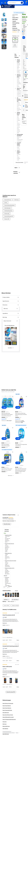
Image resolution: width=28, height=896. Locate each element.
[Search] (22, 3)
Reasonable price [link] (8, 553)
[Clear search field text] (20, 2)
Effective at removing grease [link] (10, 560)
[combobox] (15, 2)
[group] (17, 32)
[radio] (15, 40)
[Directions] (18, 305)
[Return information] (23, 35)
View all (16, 590)
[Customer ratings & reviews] (18, 514)
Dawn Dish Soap (6, 712)
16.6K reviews (10, 518)
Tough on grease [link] (8, 535)
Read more (5, 623)
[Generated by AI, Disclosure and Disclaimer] (7, 587)
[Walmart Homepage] (5, 3)
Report (18, 640)
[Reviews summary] (20, 31)
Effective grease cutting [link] (9, 568)
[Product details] (18, 297)
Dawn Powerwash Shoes (7, 710)
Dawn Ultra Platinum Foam (8, 714)
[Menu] (2, 3)
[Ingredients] (18, 313)
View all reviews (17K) (10, 692)
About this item (6, 293)
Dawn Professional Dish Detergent (9, 719)
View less (10, 586)
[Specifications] (18, 301)
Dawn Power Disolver (7, 705)
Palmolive (5, 721)
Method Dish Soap (6, 726)
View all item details (19, 162)
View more (10, 475)
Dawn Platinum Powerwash (8, 703)
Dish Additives (5, 728)
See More (10, 347)
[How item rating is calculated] (15, 520)
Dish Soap (4, 723)
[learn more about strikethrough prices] (25, 19)
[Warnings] (18, 317)
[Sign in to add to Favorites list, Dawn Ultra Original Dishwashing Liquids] (12, 427)
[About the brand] (17, 321)
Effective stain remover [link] (9, 543)
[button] (16, 55)
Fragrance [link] (7, 577)
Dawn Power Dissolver (7, 707)
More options (25, 90)
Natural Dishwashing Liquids (8, 717)
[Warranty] (17, 309)
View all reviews (7, 524)
